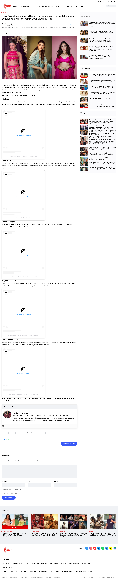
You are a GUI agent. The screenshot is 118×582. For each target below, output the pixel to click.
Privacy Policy (23, 577)
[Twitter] (98, 548)
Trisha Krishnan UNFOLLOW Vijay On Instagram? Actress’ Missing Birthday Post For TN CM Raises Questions (102, 94)
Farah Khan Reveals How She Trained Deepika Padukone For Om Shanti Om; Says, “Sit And (102, 87)
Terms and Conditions (36, 577)
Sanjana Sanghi (30, 432)
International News (46, 563)
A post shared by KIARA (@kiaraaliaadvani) (23, 217)
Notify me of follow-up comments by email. (12, 489)
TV (34, 6)
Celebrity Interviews (60, 563)
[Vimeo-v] (102, 548)
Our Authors (57, 577)
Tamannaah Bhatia (41, 432)
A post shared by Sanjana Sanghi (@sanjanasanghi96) (23, 276)
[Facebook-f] (86, 548)
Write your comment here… (9, 464)
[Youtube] (94, 548)
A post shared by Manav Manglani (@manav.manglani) (23, 156)
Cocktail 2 (4, 571)
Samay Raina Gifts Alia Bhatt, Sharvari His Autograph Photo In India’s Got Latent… (44, 535)
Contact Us (13, 577)
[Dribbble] (110, 548)
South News (35, 563)
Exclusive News (17, 6)
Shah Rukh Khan (54, 571)
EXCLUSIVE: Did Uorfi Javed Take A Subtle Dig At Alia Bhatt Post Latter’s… (14, 535)
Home (3, 34)
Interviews (51, 6)
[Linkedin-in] (106, 548)
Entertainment (27, 6)
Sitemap (48, 577)
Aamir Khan (23, 571)
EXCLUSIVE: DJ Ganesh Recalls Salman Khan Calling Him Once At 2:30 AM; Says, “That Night (102, 105)
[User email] (3, 426)
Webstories (59, 6)
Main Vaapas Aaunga (67, 571)
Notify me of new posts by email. (10, 493)
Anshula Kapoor (42, 571)
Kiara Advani (12, 432)
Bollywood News (17, 563)
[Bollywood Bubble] (7, 6)
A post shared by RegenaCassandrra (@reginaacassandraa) (23, 335)
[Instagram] (90, 548)
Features (81, 6)
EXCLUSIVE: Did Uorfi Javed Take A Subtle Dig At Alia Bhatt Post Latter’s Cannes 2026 (102, 75)
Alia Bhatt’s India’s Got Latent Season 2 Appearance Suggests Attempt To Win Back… (73, 535)
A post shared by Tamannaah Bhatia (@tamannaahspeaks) (23, 394)
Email (29, 481)
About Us (4, 577)
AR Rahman (32, 571)
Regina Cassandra (21, 432)
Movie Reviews (68, 6)
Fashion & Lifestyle (41, 6)
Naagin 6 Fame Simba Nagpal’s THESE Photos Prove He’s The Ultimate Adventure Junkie (102, 158)
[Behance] (114, 548)
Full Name (4, 481)
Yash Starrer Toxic (81, 571)
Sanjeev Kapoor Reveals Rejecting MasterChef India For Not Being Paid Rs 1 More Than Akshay (102, 81)
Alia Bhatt (4, 432)
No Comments (19, 25)
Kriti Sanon (91, 571)
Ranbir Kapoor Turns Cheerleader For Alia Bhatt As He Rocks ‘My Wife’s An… (103, 534)
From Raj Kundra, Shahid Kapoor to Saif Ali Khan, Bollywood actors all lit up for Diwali (39, 399)
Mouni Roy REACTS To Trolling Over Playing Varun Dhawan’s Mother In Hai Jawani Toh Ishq (103, 99)
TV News (26, 563)
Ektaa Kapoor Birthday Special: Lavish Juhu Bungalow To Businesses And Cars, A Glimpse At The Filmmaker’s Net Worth (102, 57)
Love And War (14, 571)
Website (56, 481)
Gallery (76, 6)
